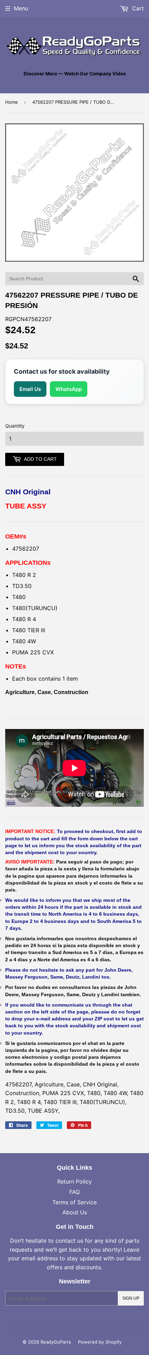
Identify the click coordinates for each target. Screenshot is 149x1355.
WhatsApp (68, 389)
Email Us (30, 389)
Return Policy (74, 1181)
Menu (21, 8)
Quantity (15, 426)
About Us (74, 1212)
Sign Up (130, 1298)
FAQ (74, 1191)
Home (11, 102)
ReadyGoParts (56, 1342)
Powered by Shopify (100, 1342)
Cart (137, 8)
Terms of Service (74, 1202)
